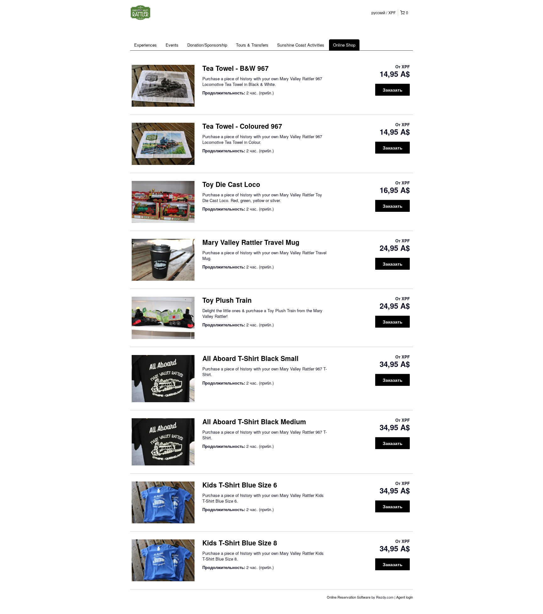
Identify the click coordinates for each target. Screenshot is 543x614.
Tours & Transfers (252, 45)
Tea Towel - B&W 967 (235, 68)
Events (172, 45)
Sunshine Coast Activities (300, 45)
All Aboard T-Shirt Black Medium (254, 421)
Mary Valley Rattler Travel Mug (250, 242)
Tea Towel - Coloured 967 (242, 126)
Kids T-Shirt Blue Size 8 (239, 542)
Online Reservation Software (348, 597)
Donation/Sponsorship (207, 45)
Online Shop (344, 45)
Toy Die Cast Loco (231, 184)
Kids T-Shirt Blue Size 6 (239, 484)
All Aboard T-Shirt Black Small (250, 358)
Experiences (145, 45)
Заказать (393, 90)
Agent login (404, 597)
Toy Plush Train (227, 300)
